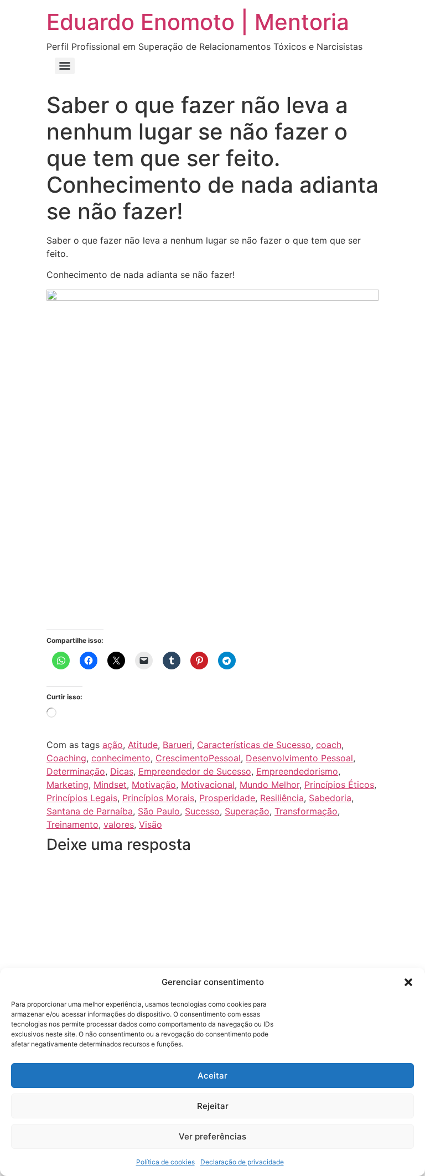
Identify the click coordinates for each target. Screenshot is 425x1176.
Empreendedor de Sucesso (194, 771)
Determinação (75, 771)
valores (118, 824)
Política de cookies (165, 1162)
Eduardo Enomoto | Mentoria (197, 21)
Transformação (306, 811)
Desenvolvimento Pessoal (299, 758)
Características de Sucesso (254, 744)
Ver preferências (212, 1136)
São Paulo (159, 811)
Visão (150, 824)
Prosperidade (227, 797)
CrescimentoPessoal (198, 758)
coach (328, 744)
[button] (408, 982)
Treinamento (72, 824)
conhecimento (121, 758)
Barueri (177, 744)
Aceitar (212, 1075)
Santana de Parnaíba (89, 811)
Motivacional (208, 784)
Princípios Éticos (339, 784)
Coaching (66, 758)
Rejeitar (213, 1106)
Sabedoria (330, 797)
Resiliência (282, 797)
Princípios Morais (158, 797)
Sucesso (202, 811)
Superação (247, 811)
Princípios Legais (81, 797)
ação (112, 744)
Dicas (121, 771)
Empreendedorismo (297, 771)
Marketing (67, 784)
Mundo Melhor (269, 784)
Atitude (143, 744)
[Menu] (65, 66)
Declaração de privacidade (242, 1162)
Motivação (154, 784)
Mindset (110, 784)
